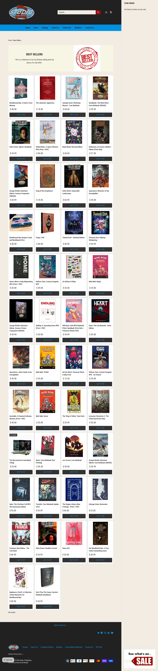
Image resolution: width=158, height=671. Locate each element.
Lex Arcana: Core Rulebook (72, 460)
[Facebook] (102, 632)
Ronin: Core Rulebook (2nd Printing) (45, 461)
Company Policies (47, 647)
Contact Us (89, 647)
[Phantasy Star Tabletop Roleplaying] (100, 222)
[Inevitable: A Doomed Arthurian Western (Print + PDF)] (21, 401)
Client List (34, 647)
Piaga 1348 (40, 237)
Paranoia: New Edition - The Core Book (19, 549)
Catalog (25, 647)
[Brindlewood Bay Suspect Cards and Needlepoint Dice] (21, 222)
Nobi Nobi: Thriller (42, 372)
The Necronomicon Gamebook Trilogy (20, 461)
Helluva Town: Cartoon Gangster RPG (47, 282)
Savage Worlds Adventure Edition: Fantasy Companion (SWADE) (19, 193)
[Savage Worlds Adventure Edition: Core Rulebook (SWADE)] (100, 445)
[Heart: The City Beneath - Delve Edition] (100, 310)
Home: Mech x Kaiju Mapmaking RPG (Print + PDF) (21, 282)
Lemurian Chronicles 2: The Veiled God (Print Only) (99, 417)
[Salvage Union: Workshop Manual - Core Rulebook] (74, 88)
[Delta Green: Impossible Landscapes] (74, 176)
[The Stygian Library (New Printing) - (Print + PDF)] (74, 489)
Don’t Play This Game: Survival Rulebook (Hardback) (47, 593)
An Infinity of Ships (69, 281)
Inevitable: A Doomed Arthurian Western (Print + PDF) (20, 417)
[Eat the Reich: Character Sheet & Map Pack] (74, 357)
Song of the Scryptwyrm (44, 191)
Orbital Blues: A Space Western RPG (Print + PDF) (47, 148)
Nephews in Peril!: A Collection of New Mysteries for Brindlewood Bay (20, 594)
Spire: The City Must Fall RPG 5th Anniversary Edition (20, 505)
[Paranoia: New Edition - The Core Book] (21, 533)
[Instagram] (105, 632)
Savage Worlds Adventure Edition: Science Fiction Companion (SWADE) (18, 328)
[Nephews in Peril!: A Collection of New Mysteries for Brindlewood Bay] (21, 577)
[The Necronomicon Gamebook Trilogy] (21, 445)
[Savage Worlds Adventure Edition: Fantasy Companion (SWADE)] (21, 176)
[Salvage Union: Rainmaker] (100, 489)
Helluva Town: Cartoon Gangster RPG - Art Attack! (100, 373)
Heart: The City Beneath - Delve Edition (100, 326)
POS (9, 663)
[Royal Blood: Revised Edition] (74, 132)
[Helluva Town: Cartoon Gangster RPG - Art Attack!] (100, 357)
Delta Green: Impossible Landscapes (71, 192)
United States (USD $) (15, 654)
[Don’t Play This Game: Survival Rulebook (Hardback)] (47, 577)
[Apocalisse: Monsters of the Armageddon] (100, 176)
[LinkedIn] (108, 632)
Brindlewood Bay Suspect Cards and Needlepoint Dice (20, 238)
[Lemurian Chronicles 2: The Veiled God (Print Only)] (100, 401)
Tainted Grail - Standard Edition (73, 237)
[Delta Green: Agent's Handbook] (21, 132)
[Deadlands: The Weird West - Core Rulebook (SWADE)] (100, 88)
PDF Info (99, 647)
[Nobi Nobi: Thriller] (47, 357)
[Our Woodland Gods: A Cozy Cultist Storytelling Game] (100, 533)
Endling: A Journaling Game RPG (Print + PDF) (47, 326)
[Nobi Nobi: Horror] (47, 401)
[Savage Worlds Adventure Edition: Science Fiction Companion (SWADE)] (21, 310)
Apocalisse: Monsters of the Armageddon (99, 192)
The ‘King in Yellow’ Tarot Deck (73, 416)
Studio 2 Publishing (25, 660)
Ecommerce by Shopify (21, 663)
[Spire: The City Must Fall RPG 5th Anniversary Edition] (21, 489)
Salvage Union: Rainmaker (98, 504)
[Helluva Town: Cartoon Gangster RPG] (47, 266)
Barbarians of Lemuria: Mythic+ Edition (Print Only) (100, 148)
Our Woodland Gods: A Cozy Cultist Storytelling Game (99, 549)
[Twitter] (98, 632)
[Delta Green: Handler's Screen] (47, 533)
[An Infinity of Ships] (74, 266)
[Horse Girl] (74, 533)
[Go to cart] (111, 12)
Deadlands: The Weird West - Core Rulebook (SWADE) (99, 104)
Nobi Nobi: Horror (42, 416)
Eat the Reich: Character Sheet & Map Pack (73, 373)
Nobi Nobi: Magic (95, 281)
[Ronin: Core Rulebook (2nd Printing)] (47, 445)
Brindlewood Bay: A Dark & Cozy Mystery (20, 104)
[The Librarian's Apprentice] (47, 88)
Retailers (59, 647)
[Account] (106, 12)
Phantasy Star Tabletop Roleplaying (97, 238)
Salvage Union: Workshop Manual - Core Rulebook (71, 104)
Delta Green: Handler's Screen (46, 548)
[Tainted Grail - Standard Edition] (74, 222)
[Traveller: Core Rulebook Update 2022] (47, 489)
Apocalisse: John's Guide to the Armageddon (20, 373)
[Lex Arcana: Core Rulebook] (74, 445)
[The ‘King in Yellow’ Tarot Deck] (74, 401)
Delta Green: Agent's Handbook (20, 147)
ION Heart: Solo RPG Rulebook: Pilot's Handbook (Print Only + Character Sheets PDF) (73, 328)
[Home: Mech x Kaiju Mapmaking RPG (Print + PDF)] (21, 266)
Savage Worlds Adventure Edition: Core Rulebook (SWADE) (100, 461)
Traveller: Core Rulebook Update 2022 (47, 505)
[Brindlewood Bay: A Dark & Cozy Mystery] (21, 88)
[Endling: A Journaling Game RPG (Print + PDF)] (47, 310)
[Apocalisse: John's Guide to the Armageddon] (21, 357)
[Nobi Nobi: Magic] (100, 266)
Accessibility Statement (73, 647)
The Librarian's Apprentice (45, 103)
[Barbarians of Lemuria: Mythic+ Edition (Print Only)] (100, 132)
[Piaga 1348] (47, 222)
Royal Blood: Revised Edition (72, 147)
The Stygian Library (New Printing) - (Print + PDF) (71, 505)
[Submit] (98, 12)
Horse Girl (66, 548)
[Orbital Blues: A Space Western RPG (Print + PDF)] (47, 132)
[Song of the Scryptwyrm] (47, 176)
